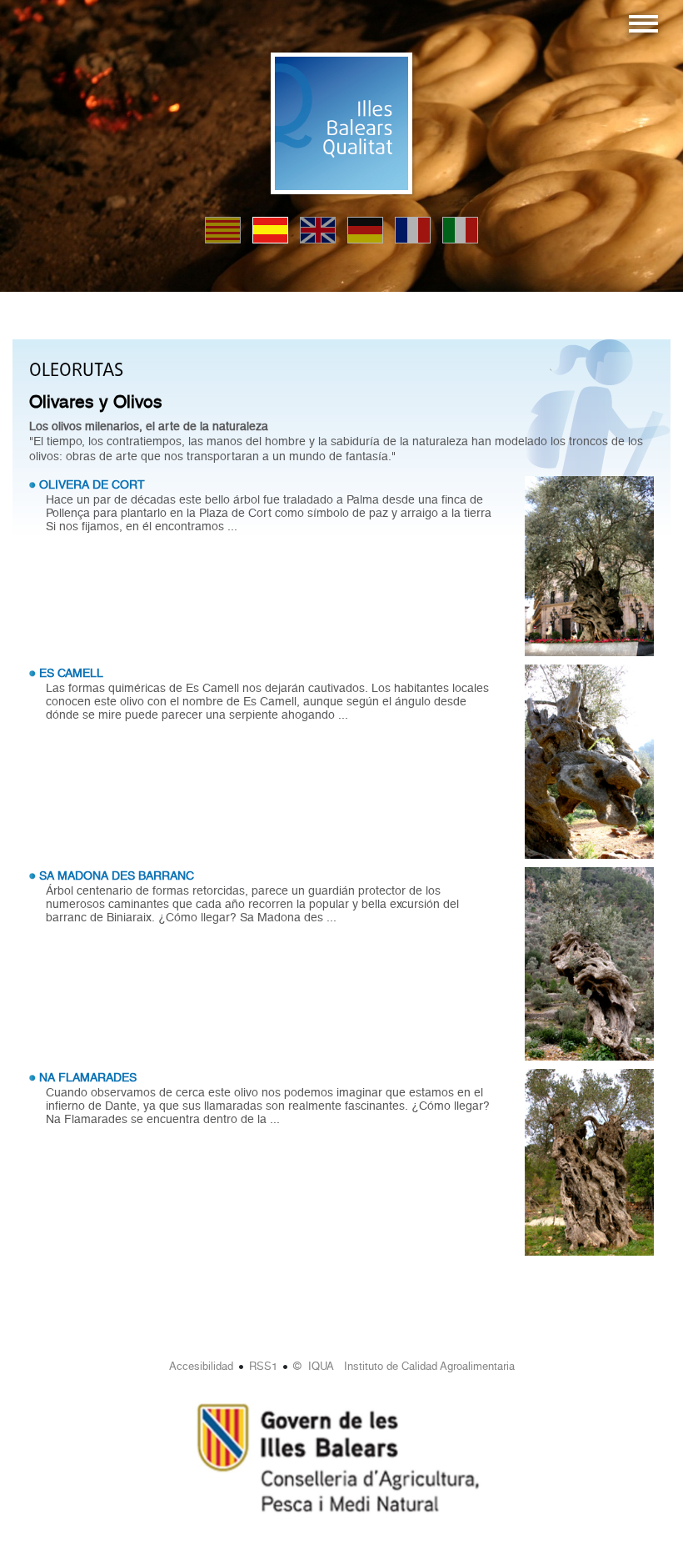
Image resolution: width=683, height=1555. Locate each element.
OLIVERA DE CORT (92, 484)
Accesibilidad (201, 1366)
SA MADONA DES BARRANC (116, 875)
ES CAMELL (71, 673)
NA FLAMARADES (88, 1077)
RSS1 (263, 1366)
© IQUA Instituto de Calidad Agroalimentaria (404, 1366)
